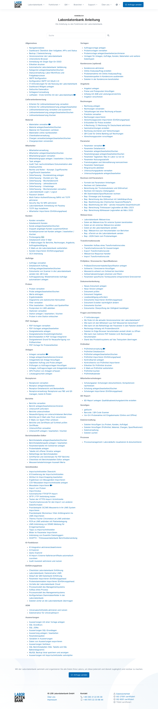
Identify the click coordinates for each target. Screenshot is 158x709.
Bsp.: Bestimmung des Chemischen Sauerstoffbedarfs (107, 202)
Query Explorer (35, 553)
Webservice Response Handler (97, 253)
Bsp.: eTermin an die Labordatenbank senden (103, 233)
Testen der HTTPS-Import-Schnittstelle (46, 499)
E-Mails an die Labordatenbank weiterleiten (48, 248)
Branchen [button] (78, 4)
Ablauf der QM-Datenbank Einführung (45, 576)
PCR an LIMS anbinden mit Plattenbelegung (48, 521)
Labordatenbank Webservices (97, 219)
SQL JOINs (34, 627)
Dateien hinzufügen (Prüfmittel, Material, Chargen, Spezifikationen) (113, 427)
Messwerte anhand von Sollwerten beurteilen (104, 271)
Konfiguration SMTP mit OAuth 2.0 (44, 81)
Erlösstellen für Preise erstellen (97, 122)
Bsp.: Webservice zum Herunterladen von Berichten (106, 230)
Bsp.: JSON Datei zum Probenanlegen (100, 236)
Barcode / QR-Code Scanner (96, 412)
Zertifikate (33, 425)
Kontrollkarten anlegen (94, 360)
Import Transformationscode (96, 256)
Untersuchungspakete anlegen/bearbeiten (102, 173)
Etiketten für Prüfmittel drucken (98, 365)
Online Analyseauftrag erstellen (97, 71)
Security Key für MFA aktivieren (43, 203)
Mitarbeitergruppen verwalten (42, 156)
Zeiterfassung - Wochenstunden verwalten (47, 189)
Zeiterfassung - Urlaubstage (41, 186)
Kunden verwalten (37, 220)
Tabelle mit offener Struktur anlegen (45, 451)
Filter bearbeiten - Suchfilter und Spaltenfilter (49, 305)
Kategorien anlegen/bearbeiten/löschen (46, 70)
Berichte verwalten (37, 403)
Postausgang (34, 237)
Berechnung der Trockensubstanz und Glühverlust (106, 188)
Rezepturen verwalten (38, 383)
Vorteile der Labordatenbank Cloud (44, 584)
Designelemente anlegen (40, 331)
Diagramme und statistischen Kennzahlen (47, 300)
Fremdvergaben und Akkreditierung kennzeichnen (106, 162)
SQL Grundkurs (35, 625)
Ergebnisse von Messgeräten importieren (47, 480)
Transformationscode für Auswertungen (101, 248)
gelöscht (88, 410)
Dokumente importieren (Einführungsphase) (103, 300)
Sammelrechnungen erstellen (96, 128)
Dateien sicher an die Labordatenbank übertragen (51, 601)
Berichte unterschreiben (39, 411)
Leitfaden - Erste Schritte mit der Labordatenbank (51, 95)
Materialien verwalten (38, 124)
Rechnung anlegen (92, 106)
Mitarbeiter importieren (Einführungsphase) (48, 211)
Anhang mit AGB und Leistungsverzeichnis (102, 94)
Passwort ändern (36, 194)
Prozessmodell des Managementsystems (47, 587)
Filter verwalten (36, 302)
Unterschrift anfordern (39, 409)
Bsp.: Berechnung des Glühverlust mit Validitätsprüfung (108, 199)
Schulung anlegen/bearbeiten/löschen (100, 388)
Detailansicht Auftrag (38, 265)
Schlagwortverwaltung (39, 92)
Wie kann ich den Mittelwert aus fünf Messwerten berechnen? (111, 323)
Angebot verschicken (93, 97)
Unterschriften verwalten (40, 428)
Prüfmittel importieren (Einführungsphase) (102, 357)
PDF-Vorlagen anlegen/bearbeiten (44, 328)
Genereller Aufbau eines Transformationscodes (104, 245)
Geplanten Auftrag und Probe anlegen (45, 362)
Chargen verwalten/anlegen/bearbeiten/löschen (50, 138)
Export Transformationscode (96, 251)
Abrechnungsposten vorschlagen (98, 136)
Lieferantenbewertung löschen (42, 115)
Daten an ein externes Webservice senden (102, 225)
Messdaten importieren (39, 485)
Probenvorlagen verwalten (95, 50)
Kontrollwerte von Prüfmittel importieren (102, 362)
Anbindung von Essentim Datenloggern (46, 535)
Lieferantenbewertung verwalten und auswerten (50, 109)
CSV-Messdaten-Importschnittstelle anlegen (48, 482)
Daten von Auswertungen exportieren (45, 641)
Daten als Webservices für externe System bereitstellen (108, 222)
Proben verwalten (37, 289)
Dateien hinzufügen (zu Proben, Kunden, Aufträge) (106, 424)
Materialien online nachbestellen (43, 133)
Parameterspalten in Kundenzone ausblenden (103, 76)
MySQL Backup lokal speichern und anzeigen (48, 652)
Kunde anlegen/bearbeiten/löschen (44, 226)
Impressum (52, 699)
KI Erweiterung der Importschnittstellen (46, 474)
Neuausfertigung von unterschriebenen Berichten (50, 414)
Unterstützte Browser (38, 59)
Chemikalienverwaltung (39, 135)
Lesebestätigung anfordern (96, 297)
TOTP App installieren (38, 208)
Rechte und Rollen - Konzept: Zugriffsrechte (48, 169)
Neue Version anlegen (93, 289)
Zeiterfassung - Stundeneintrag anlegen (46, 175)
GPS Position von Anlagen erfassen (44, 371)
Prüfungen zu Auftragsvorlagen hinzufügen (48, 365)
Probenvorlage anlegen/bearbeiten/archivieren (104, 53)
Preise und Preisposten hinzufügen (99, 91)
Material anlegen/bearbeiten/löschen (45, 127)
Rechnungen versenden (94, 109)
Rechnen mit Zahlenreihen (95, 185)
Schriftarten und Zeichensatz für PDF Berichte (49, 457)
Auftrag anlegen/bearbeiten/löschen (45, 268)
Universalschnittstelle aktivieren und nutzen (48, 610)
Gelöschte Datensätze (38, 89)
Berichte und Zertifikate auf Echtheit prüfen (48, 422)
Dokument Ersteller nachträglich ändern (101, 302)
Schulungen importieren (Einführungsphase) (103, 391)
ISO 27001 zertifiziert (125, 696)
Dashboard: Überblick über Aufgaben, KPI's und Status (53, 50)
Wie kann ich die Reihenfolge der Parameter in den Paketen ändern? (113, 325)
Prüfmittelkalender (92, 374)
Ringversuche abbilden (94, 168)
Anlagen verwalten (37, 354)
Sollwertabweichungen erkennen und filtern (103, 274)
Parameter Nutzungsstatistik (96, 159)
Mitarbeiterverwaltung (38, 150)
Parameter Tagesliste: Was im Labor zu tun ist (104, 157)
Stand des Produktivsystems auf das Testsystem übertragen (110, 339)
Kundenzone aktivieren (94, 68)
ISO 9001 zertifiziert (125, 699)
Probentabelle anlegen (39, 448)
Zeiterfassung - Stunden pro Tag (43, 178)
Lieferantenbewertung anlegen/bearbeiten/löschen (51, 112)
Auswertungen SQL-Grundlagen (43, 630)
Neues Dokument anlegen (95, 286)
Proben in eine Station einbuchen (43, 316)
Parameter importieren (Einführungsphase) (47, 578)
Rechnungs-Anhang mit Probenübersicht (101, 328)
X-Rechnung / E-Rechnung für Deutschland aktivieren (107, 125)
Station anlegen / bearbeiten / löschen (46, 313)
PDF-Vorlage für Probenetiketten (43, 345)
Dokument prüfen (91, 291)
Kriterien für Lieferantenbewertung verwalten (48, 104)
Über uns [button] (105, 4)
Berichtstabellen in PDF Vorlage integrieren (48, 337)
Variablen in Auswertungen (41, 638)
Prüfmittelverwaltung (93, 349)
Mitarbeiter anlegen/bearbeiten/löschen (46, 153)
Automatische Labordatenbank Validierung (47, 67)
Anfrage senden (134, 4)
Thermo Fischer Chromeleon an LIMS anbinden (49, 518)
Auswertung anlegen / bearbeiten (43, 633)
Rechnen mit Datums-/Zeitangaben (99, 191)
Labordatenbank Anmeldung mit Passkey (47, 205)
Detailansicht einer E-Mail (40, 240)
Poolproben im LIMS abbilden (42, 308)
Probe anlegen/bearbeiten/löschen (44, 291)
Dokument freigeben (93, 294)
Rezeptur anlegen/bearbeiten (41, 386)
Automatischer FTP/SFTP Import (43, 494)
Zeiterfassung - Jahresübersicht (43, 183)
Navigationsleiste (36, 48)
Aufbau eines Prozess (38, 590)
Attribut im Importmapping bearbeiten (45, 477)
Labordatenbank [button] (35, 4)
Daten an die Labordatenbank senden (100, 228)
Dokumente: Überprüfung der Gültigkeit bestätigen (106, 308)
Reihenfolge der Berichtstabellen (43, 454)
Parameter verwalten (93, 145)
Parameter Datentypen (94, 165)
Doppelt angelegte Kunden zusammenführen (48, 229)
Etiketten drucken (37, 64)
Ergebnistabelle (36, 297)
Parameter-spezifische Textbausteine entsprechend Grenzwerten (112, 277)
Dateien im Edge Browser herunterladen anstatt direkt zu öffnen (112, 331)
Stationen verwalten (38, 311)
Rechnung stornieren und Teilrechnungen (102, 131)
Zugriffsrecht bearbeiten (39, 172)
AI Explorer (34, 550)
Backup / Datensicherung (40, 53)
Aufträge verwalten (37, 263)
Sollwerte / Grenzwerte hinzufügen (99, 268)
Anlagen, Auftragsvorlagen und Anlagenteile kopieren (52, 368)
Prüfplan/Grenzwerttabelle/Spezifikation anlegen (105, 265)
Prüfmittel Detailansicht (94, 351)
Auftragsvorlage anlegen (95, 48)
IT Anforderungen (91, 317)
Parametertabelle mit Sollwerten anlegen (47, 446)
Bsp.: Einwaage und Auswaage (97, 196)
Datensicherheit (123, 694)
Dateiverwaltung (91, 430)
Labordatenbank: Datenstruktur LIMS (45, 573)
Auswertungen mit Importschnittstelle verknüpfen (51, 655)
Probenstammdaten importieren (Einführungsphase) (51, 581)
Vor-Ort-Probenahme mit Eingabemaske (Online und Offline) (110, 415)
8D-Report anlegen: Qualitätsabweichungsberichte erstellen (110, 400)
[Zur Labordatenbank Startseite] (18, 4)
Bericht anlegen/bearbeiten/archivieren (46, 406)
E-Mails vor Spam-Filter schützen (43, 420)
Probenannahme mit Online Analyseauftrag (102, 73)
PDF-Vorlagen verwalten (39, 325)
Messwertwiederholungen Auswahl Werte (47, 462)
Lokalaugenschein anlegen (40, 374)
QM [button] (65, 4)
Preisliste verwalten (92, 114)
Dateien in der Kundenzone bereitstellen (101, 79)
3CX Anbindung (36, 253)
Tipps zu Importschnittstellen (42, 530)
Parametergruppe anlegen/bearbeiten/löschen (104, 154)
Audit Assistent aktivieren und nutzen (45, 561)
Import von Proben (37, 488)
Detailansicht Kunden (38, 223)
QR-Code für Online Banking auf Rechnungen (103, 133)
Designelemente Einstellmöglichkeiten (45, 334)
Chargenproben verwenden (41, 141)
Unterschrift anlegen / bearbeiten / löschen (48, 431)
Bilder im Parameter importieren (43, 532)
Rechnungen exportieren (94, 117)
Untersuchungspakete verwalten (98, 170)
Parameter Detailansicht (94, 148)
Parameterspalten (37, 636)
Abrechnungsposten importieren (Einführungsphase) (107, 120)
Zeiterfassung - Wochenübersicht (43, 181)
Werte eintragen (36, 294)
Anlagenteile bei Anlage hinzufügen (44, 360)
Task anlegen (35, 161)
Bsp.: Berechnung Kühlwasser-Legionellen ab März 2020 (108, 210)
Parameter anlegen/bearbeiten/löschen (101, 151)
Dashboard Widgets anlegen (41, 86)
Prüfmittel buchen (92, 371)
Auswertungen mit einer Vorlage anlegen (47, 622)
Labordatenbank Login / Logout (43, 192)
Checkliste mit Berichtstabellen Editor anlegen (49, 459)
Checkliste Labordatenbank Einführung (46, 570)
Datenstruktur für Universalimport (44, 613)
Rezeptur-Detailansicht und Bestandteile (46, 388)
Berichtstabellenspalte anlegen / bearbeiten (48, 443)
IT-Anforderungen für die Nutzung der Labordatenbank (53, 84)
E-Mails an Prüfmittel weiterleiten (98, 368)
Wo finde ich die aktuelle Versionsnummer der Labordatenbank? (112, 320)
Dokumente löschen (92, 305)
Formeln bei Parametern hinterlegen (99, 182)
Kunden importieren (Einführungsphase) (46, 251)
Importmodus (35, 491)
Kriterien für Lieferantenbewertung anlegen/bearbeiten (53, 107)
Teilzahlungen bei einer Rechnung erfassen (102, 111)
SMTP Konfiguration (37, 78)
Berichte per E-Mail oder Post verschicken (47, 417)
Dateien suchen (91, 433)
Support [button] (91, 4)
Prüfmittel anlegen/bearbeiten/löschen (101, 354)
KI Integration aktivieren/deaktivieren (45, 547)
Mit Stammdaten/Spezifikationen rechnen (102, 193)
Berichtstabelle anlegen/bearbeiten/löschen (48, 440)
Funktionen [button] (53, 4)
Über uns (51, 697)
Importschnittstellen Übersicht (42, 471)
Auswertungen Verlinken (39, 644)
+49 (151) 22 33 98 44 (93, 699)
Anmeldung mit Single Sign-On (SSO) (45, 61)
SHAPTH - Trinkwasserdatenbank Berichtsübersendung (53, 538)
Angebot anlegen (91, 88)
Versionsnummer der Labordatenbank (45, 56)
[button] (118, 4)
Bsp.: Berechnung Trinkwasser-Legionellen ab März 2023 (109, 207)
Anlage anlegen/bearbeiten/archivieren (46, 357)
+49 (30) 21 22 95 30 (92, 697)
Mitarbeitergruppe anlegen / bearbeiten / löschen (50, 158)
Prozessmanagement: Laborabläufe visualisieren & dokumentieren (113, 442)
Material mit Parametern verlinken (44, 130)
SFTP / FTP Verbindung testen (42, 496)
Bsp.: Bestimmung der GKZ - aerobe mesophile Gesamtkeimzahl (112, 205)
